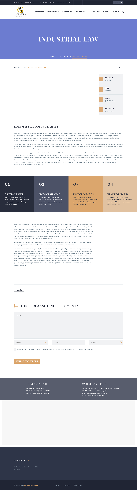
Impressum (67, 485)
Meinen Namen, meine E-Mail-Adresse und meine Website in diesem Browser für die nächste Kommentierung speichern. (55, 349)
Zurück (20, 290)
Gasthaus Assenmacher (31, 485)
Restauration (53, 12)
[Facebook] (15, 278)
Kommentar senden (27, 361)
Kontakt (115, 12)
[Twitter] (19, 278)
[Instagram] (77, 3)
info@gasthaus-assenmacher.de (61, 3)
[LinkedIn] (29, 278)
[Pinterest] (22, 278)
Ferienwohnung (82, 12)
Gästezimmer (67, 12)
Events (106, 12)
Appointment (118, 3)
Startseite (39, 12)
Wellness (96, 12)
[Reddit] (33, 278)
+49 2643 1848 (43, 3)
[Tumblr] (26, 278)
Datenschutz (78, 485)
